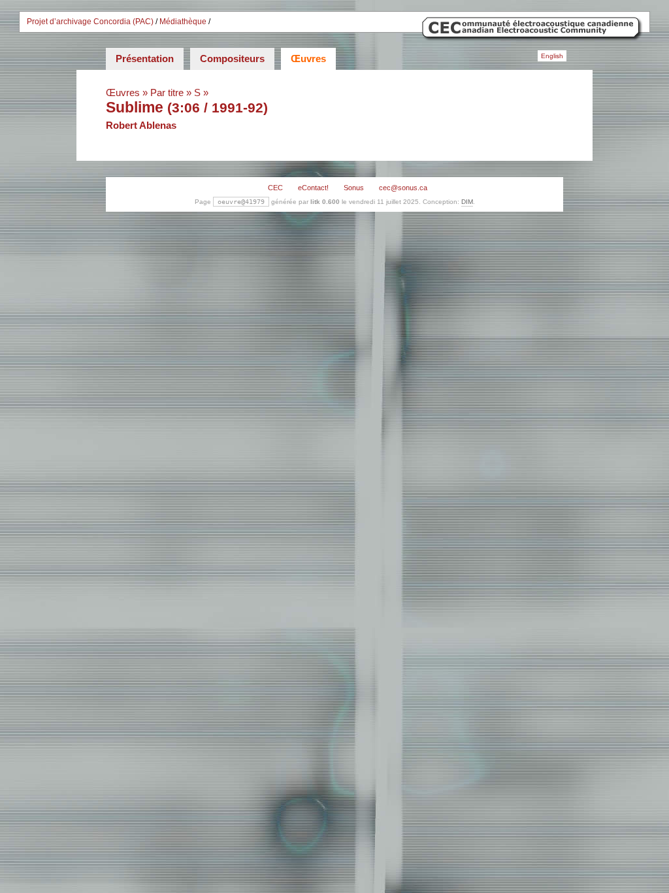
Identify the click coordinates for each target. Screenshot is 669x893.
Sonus (354, 188)
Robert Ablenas (141, 125)
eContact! (313, 188)
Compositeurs (232, 58)
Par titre (167, 92)
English (552, 55)
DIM (467, 201)
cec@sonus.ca (403, 188)
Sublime (134, 107)
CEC (275, 188)
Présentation (145, 58)
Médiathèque (182, 21)
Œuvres (308, 58)
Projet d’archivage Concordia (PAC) (90, 21)
